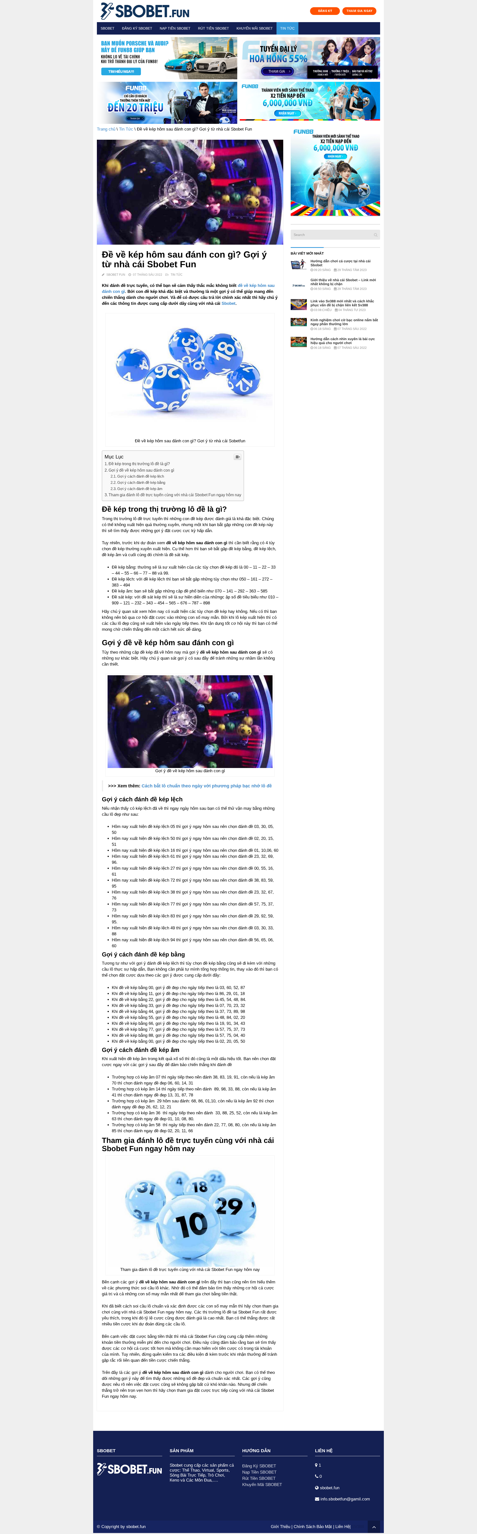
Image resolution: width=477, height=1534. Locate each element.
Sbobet (108, 28)
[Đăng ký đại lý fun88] (167, 58)
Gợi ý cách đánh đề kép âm (139, 489)
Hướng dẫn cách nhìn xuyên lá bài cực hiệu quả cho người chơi (343, 341)
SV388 (358, 1526)
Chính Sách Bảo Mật (313, 1526)
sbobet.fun (136, 1526)
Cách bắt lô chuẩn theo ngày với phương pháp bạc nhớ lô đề (207, 785)
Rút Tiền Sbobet (213, 28)
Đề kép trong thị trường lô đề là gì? (139, 463)
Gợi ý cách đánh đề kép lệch (141, 476)
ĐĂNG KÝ (325, 11)
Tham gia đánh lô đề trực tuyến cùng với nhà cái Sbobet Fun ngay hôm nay (175, 495)
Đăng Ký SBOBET (259, 1466)
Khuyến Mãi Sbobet (255, 28)
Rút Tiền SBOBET (259, 1478)
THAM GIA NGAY (359, 11)
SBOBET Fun (115, 274)
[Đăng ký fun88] (335, 171)
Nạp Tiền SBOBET (259, 1472)
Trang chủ (106, 129)
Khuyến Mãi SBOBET (262, 1484)
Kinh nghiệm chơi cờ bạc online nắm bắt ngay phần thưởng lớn (344, 322)
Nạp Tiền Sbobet (175, 28)
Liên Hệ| (343, 1526)
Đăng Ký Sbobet (137, 28)
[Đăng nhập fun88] (310, 103)
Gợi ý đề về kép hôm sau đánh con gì (141, 470)
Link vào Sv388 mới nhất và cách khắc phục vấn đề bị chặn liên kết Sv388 (342, 303)
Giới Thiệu (280, 1526)
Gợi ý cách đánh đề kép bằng (141, 482)
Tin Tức (287, 28)
